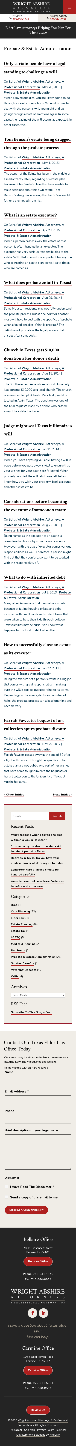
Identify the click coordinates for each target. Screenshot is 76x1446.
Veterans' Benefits (23, 970)
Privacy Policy (45, 1430)
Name (9, 1072)
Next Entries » (62, 795)
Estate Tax (18, 931)
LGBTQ (15, 937)
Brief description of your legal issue (31, 1130)
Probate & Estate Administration (27, 93)
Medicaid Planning (23, 944)
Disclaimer (12, 1178)
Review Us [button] (38, 1410)
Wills (15, 976)
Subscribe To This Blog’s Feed (31, 1012)
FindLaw (54, 1434)
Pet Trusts (18, 950)
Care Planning (20, 911)
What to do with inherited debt (34, 577)
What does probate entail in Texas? (38, 283)
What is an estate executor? (30, 215)
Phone (9, 1111)
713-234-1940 (21, 19)
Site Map (29, 1430)
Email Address (17, 1091)
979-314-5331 (58, 19)
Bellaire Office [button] (38, 1261)
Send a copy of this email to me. (34, 1197)
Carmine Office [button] (38, 1370)
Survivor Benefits (22, 963)
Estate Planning (22, 924)
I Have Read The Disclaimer (32, 1187)
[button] (69, 7)
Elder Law (18, 918)
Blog (14, 905)
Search (57, 816)
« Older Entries (14, 795)
